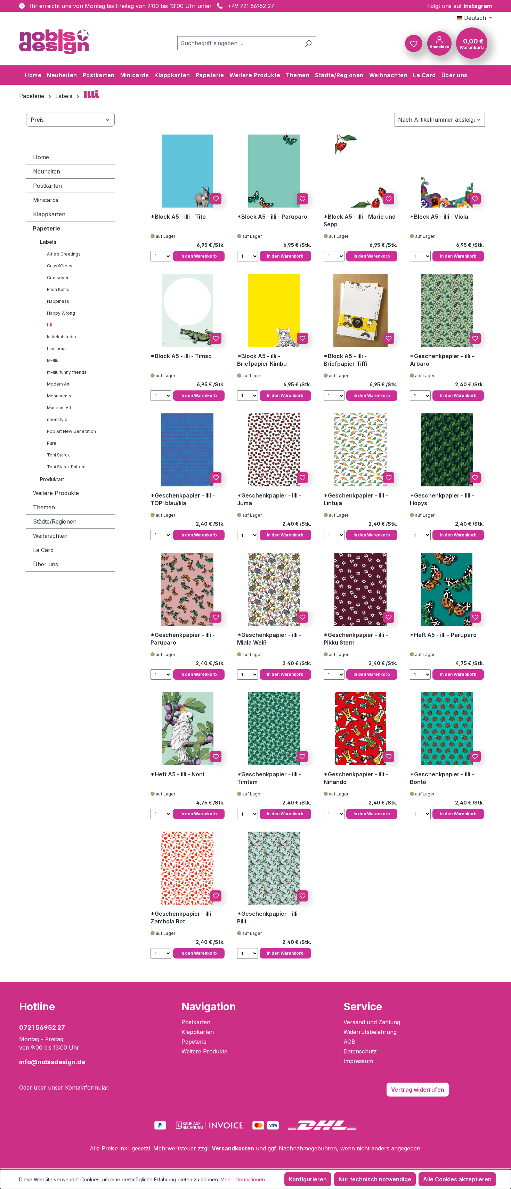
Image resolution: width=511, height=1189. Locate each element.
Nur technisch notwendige (375, 1179)
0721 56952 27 (42, 1027)
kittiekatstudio (61, 336)
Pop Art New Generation (71, 431)
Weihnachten (50, 535)
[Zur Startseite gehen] (54, 42)
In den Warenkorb (198, 256)
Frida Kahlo (58, 289)
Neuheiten (46, 171)
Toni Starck (58, 455)
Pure (51, 443)
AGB (349, 1041)
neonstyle (57, 419)
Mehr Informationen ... (244, 1179)
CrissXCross (59, 265)
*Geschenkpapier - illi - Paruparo (183, 638)
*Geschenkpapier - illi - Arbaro (442, 360)
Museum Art (59, 407)
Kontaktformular (86, 1087)
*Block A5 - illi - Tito (178, 216)
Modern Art (58, 384)
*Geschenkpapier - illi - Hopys (442, 499)
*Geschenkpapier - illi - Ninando (356, 778)
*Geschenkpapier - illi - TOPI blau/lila (183, 499)
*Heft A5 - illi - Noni (177, 774)
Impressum (358, 1061)
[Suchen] (308, 43)
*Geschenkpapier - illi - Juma (269, 499)
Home (41, 157)
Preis (37, 119)
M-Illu (52, 360)
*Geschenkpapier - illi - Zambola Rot (183, 917)
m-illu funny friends (67, 372)
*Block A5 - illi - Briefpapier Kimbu (262, 360)
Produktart (52, 479)
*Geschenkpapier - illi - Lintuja (356, 499)
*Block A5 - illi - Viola (439, 216)
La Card (43, 550)
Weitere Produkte (56, 493)
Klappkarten (49, 214)
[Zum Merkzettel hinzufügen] (215, 198)
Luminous (57, 348)
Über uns (45, 564)
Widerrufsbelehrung (370, 1031)
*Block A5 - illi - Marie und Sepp (360, 220)
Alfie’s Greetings (64, 254)
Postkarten (47, 185)
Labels (48, 242)
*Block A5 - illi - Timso (181, 356)
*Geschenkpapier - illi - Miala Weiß (269, 638)
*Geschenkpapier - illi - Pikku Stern (356, 638)
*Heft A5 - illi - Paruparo (443, 634)
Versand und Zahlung (371, 1022)
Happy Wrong (61, 313)
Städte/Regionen (54, 521)
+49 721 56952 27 (251, 5)
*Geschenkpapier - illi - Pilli (269, 917)
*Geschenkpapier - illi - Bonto (442, 778)
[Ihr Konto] (439, 42)
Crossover (57, 277)
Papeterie (46, 228)
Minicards (45, 199)
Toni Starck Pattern (66, 466)
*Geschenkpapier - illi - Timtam (269, 778)
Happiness (58, 301)
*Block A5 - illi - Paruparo (272, 216)
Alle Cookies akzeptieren (457, 1179)
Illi (49, 324)
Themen (44, 507)
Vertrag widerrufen (417, 1089)
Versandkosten (233, 1148)
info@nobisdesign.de (52, 1062)
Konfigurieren (308, 1179)
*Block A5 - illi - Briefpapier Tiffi (345, 360)
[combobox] (238, 43)
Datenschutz (360, 1051)
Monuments (59, 395)
